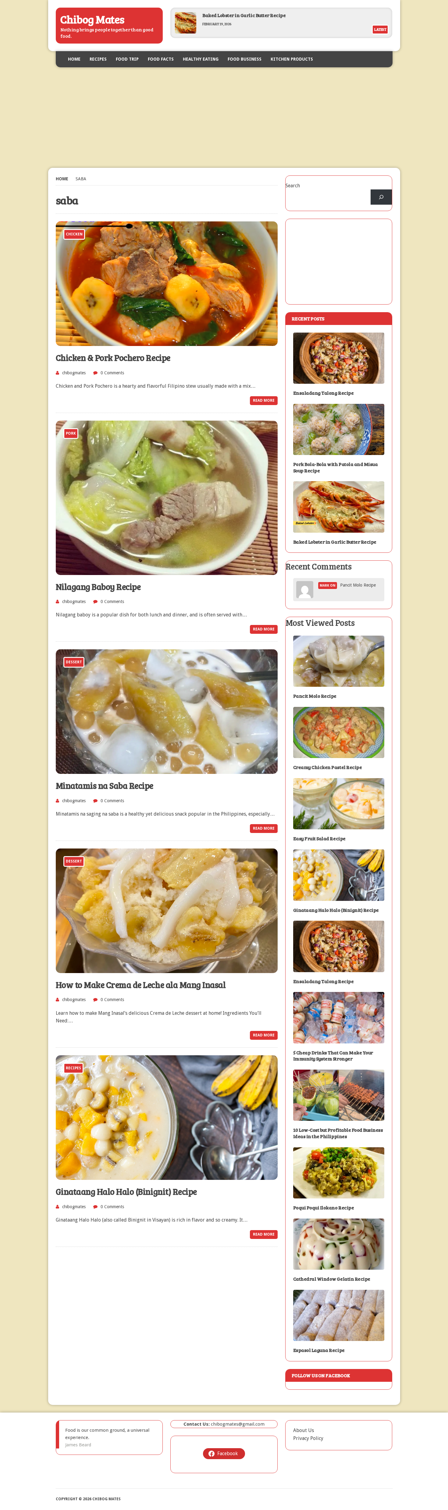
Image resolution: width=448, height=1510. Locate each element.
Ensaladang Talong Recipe (323, 393)
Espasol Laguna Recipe (319, 1350)
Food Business (244, 59)
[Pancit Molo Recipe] (339, 683)
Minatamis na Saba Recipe (104, 785)
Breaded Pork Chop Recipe (231, 20)
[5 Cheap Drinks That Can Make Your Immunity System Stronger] (339, 1039)
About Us (303, 1430)
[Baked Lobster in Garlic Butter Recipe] (339, 528)
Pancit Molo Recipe (358, 585)
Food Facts (161, 59)
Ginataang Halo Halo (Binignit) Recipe (126, 1191)
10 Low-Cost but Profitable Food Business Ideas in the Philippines (338, 1133)
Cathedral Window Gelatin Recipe (331, 1278)
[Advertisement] (224, 117)
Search (293, 186)
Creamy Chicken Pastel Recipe (327, 767)
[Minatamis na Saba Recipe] (167, 770)
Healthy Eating (201, 59)
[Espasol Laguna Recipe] (339, 1337)
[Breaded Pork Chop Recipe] (185, 37)
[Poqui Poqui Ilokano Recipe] (339, 1195)
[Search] (381, 196)
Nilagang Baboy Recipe (98, 586)
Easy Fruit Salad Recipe (319, 838)
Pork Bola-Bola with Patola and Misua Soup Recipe (335, 467)
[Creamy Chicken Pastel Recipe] (339, 754)
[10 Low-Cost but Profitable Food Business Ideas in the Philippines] (339, 1117)
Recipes (98, 59)
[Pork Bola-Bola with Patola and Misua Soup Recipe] (339, 451)
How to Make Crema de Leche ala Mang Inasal (141, 984)
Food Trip (127, 59)
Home (74, 59)
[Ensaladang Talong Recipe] (339, 380)
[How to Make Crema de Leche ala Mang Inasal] (167, 969)
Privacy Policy (308, 1438)
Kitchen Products (292, 59)
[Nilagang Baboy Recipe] (167, 571)
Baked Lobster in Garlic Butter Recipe (244, 15)
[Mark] (304, 594)
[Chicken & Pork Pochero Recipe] (167, 342)
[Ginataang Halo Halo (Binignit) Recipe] (167, 1176)
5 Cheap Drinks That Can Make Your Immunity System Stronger (333, 1055)
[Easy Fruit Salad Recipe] (339, 825)
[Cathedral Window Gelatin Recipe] (339, 1266)
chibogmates (74, 372)
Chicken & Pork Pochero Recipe (113, 357)
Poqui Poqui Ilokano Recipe (323, 1207)
